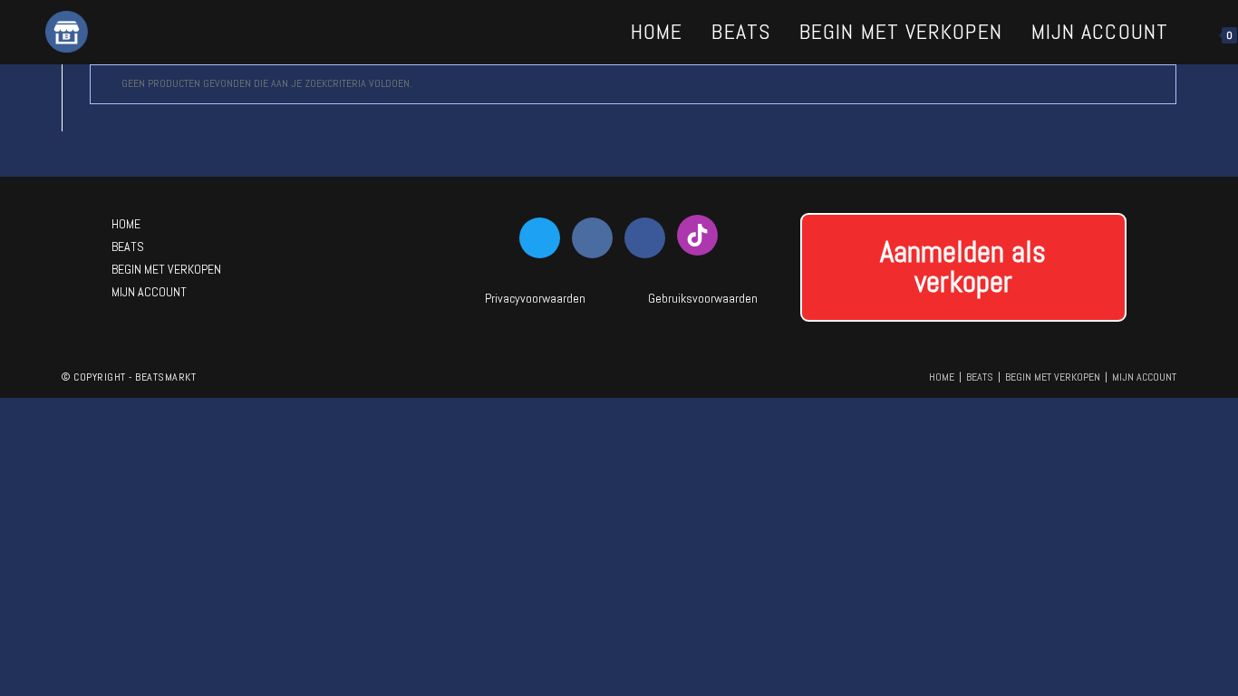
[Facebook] (644, 238)
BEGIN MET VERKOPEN (166, 269)
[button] (963, 267)
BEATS (127, 246)
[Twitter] (539, 238)
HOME (125, 224)
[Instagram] (592, 238)
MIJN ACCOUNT (149, 292)
